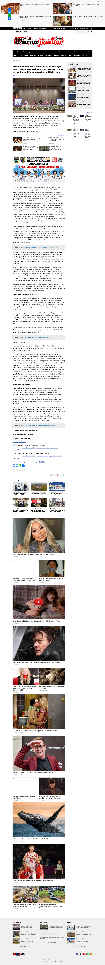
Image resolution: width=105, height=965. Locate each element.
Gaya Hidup (31, 52)
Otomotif (86, 52)
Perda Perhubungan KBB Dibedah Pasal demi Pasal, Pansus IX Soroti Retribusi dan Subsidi (29, 933)
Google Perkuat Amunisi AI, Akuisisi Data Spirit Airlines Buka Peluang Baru (83, 96)
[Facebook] (9, 9)
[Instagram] (85, 954)
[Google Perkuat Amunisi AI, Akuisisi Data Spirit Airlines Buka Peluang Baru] (72, 97)
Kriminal (40, 55)
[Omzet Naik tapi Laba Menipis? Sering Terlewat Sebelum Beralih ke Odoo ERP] (72, 76)
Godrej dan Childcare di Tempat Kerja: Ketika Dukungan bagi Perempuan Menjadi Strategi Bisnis (84, 69)
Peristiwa (66, 52)
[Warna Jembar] (38, 41)
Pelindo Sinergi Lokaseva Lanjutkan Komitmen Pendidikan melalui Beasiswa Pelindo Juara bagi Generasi (20, 493)
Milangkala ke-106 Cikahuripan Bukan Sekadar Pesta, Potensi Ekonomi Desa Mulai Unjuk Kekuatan (29, 926)
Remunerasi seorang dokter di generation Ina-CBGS (52, 937)
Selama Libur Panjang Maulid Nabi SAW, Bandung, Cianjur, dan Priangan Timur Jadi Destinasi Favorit (57, 510)
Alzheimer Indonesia (19, 470)
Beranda (18, 31)
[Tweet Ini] (54, 475)
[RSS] (91, 954)
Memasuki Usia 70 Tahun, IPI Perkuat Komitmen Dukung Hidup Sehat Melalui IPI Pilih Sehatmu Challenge (56, 493)
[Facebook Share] (51, 475)
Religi (26, 55)
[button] (88, 31)
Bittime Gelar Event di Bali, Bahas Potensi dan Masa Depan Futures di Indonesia (84, 82)
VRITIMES (17, 75)
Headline (23, 52)
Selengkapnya (24, 946)
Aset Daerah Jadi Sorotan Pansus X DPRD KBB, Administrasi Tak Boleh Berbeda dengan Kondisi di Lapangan (29, 940)
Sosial (69, 55)
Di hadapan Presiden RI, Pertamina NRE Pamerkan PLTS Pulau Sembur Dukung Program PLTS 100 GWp (38, 493)
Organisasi (76, 55)
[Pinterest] (82, 954)
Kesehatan (33, 55)
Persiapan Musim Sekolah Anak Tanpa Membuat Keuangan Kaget (56, 926)
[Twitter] (9, 12)
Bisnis (38, 52)
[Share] (9, 18)
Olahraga (56, 55)
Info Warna (85, 55)
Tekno (79, 52)
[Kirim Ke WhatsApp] (64, 475)
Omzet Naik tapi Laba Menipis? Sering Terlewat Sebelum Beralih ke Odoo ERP (83, 76)
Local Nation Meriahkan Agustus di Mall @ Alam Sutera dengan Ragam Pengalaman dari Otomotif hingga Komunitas (84, 103)
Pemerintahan (57, 52)
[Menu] (14, 31)
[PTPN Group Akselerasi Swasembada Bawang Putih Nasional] (72, 90)
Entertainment (46, 52)
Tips (21, 55)
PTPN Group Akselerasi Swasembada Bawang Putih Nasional (84, 89)
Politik (73, 52)
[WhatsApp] (9, 15)
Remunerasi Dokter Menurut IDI (49, 933)
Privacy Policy (45, 959)
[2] (27, 315)
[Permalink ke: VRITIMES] (14, 75)
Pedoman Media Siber (71, 959)
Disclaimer (60, 959)
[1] (41, 305)
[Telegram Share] (61, 475)
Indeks (25, 31)
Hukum (63, 55)
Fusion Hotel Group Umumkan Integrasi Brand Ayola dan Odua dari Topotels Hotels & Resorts (20, 510)
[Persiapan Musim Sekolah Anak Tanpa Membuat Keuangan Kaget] (44, 927)
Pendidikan (48, 55)
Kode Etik (36, 959)
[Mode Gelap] (91, 31)
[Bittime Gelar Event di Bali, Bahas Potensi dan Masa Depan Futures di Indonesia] (72, 83)
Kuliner (15, 55)
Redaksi (52, 959)
